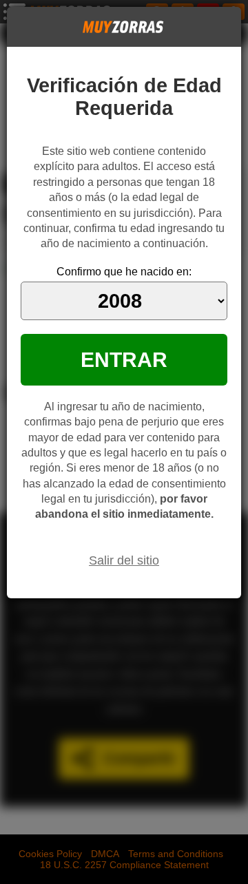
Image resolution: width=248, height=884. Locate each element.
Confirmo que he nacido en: (124, 271)
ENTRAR (124, 359)
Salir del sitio (124, 560)
